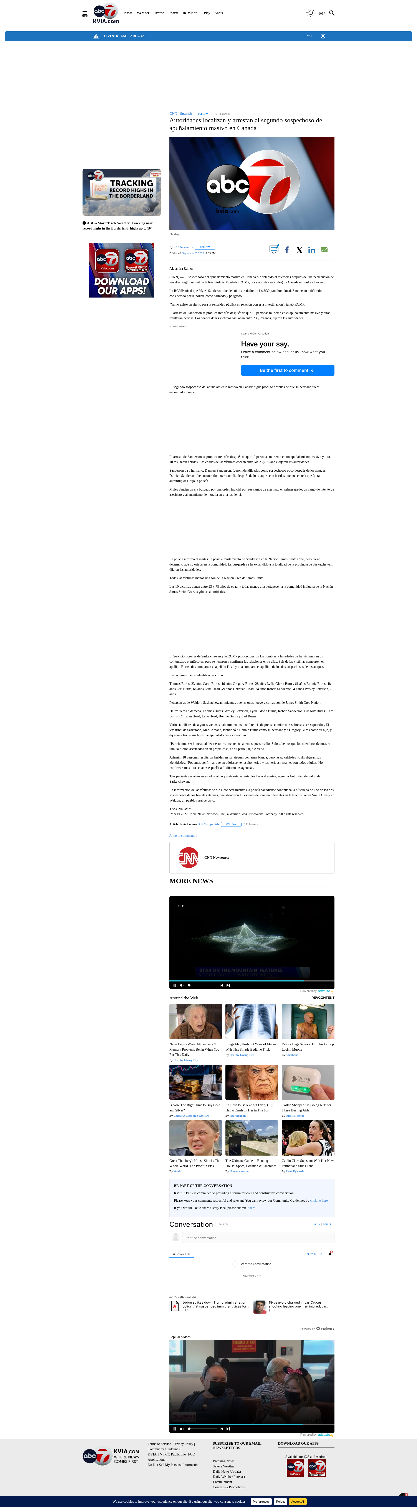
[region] (251, 1276)
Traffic (159, 13)
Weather (143, 13)
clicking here (319, 1200)
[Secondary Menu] (88, 13)
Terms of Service (159, 1444)
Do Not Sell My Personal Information (173, 1465)
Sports (173, 13)
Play (207, 13)
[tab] (181, 1254)
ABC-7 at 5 (138, 36)
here (252, 1208)
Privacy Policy (183, 1444)
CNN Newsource (183, 247)
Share (219, 13)
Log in (316, 1224)
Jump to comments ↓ (183, 835)
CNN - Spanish (209, 824)
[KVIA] (106, 13)
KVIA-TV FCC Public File (167, 1454)
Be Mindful (191, 13)
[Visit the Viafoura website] (325, 1328)
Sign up (327, 1224)
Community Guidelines (164, 1449)
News (128, 13)
